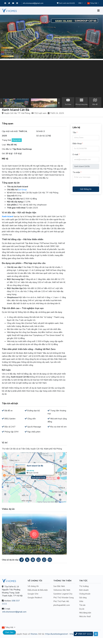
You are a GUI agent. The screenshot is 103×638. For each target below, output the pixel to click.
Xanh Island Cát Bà (38, 477)
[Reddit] (18, 3)
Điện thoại (77, 143)
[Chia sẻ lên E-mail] (50, 560)
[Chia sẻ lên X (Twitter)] (27, 560)
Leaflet (64, 502)
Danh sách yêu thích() (66, 3)
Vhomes (33, 634)
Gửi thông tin (85, 189)
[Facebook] (6, 3)
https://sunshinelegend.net (56, 634)
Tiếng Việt (93, 3)
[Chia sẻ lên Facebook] (21, 560)
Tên (74, 132)
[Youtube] (14, 3)
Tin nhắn (76, 172)
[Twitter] (10, 3)
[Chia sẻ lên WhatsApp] (44, 560)
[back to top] (96, 634)
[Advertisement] (51, 77)
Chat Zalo (9, 632)
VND (80, 3)
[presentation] (1, 102)
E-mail (75, 154)
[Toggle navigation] (98, 10)
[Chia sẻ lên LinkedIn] (38, 560)
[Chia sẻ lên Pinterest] (33, 560)
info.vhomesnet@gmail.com (33, 3)
